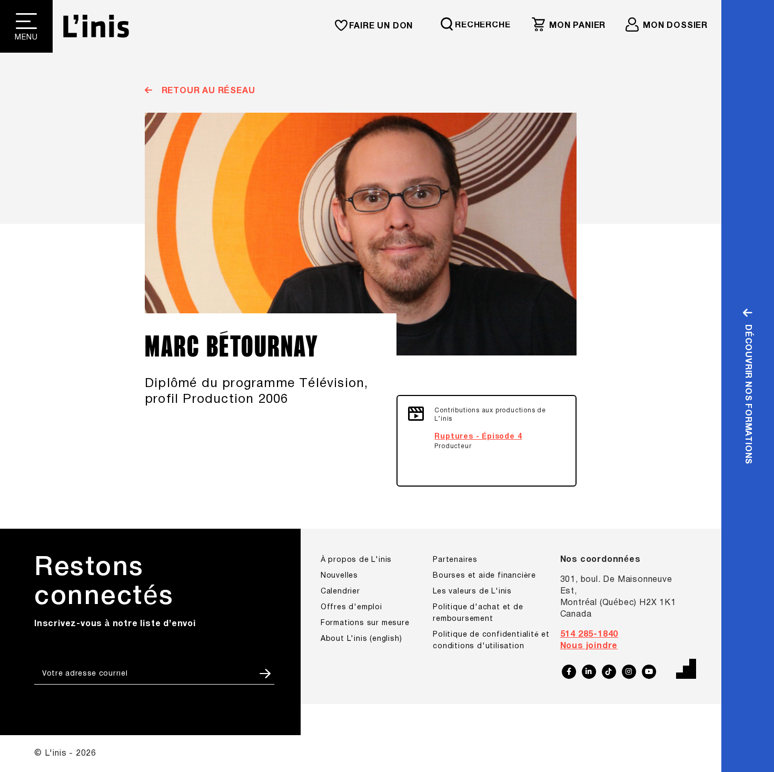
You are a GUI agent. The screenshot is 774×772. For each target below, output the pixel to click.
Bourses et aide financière (484, 575)
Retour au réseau (207, 91)
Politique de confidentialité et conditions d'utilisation (491, 640)
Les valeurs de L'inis (472, 591)
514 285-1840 (589, 634)
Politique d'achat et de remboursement (478, 613)
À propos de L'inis (356, 560)
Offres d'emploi (351, 607)
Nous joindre (589, 646)
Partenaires (455, 560)
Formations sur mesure (365, 623)
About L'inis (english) (361, 639)
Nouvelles (339, 575)
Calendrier (340, 591)
